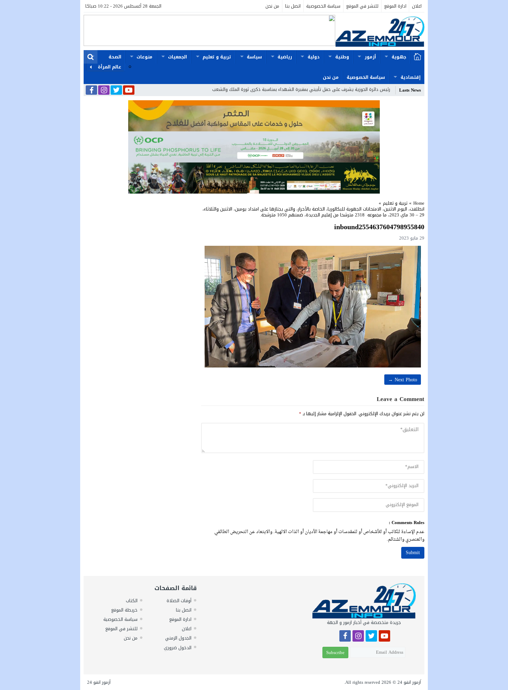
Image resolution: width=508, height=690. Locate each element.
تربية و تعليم (217, 57)
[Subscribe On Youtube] (128, 90)
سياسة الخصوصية (323, 6)
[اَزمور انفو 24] (379, 31)
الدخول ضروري (177, 647)
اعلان (417, 6)
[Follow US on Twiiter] (116, 90)
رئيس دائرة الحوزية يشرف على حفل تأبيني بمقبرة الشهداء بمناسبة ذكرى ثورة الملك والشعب (301, 89)
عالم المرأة (109, 67)
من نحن (272, 6)
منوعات (144, 57)
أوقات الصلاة (179, 600)
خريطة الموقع (124, 610)
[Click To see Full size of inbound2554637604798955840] (313, 306)
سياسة (254, 57)
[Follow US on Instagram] (104, 90)
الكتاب (132, 600)
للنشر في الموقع (362, 6)
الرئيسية (417, 57)
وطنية (342, 57)
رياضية (284, 57)
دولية (314, 57)
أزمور (370, 57)
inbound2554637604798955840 (379, 226)
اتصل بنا (293, 6)
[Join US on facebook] (91, 90)
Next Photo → (402, 379)
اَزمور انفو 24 (409, 682)
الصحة (115, 57)
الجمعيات (177, 57)
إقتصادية (411, 77)
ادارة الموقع (395, 6)
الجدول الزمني (178, 638)
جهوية (399, 57)
